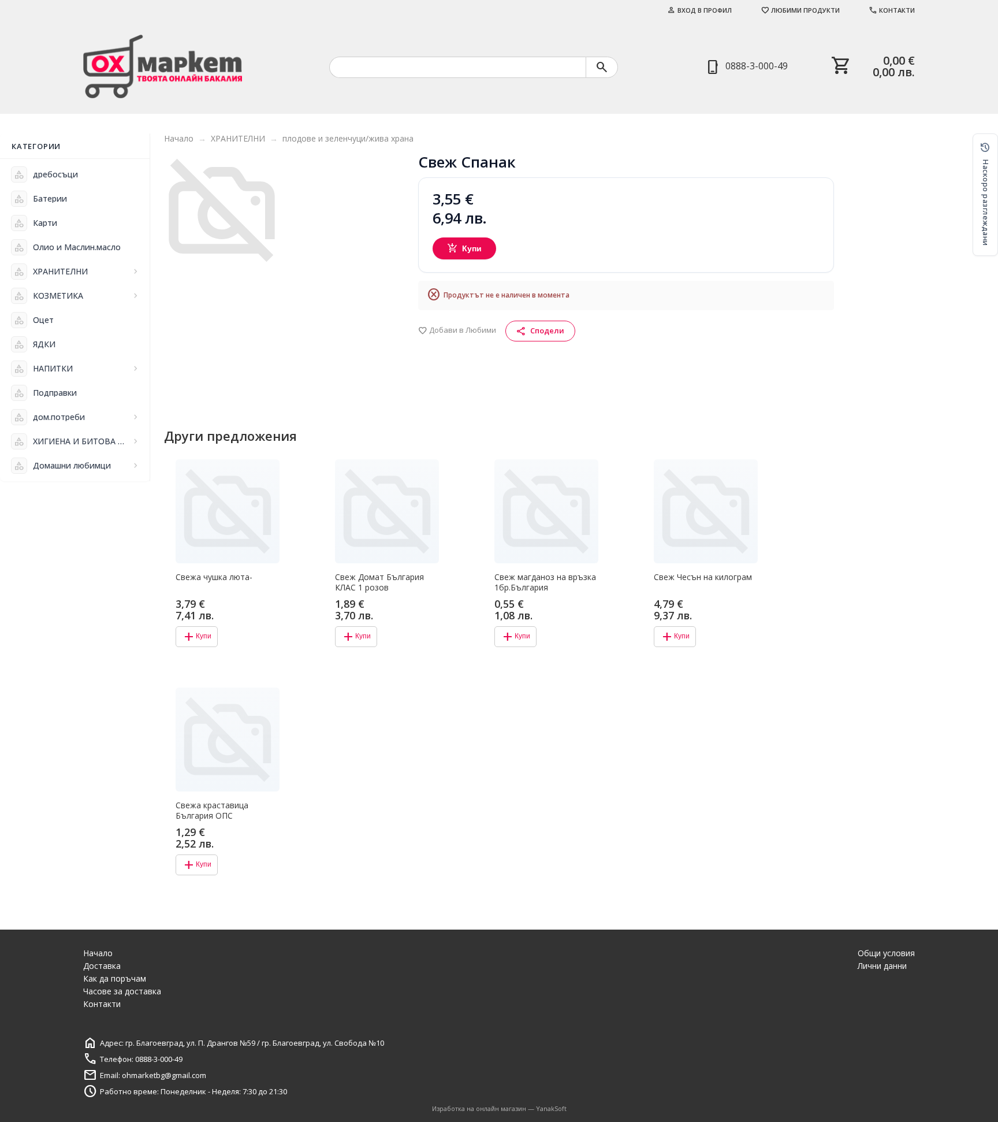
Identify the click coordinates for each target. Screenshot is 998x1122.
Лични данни (882, 965)
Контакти (892, 10)
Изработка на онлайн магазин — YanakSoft (499, 1108)
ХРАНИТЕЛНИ (238, 138)
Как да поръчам (114, 978)
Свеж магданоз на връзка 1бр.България (545, 582)
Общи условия (886, 953)
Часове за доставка (122, 991)
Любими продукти (800, 10)
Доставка (102, 965)
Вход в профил (699, 10)
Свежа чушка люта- (214, 577)
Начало (178, 138)
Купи (464, 248)
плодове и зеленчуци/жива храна (348, 138)
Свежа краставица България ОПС (212, 810)
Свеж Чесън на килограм (703, 577)
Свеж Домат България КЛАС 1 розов (379, 582)
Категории (36, 146)
